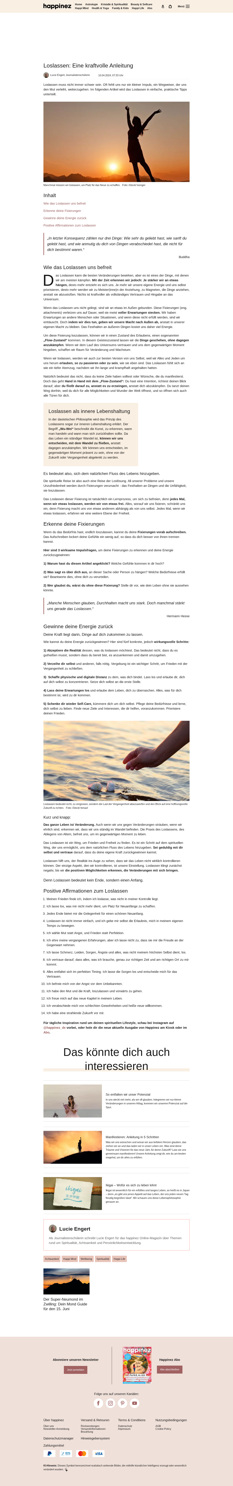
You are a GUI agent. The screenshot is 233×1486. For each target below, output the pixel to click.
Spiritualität (103, 1259)
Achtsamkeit (52, 1259)
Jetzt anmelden (75, 1369)
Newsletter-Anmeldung (56, 1429)
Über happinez (53, 1420)
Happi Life (138, 8)
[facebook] (98, 1403)
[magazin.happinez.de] (57, 6)
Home (78, 4)
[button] (116, 210)
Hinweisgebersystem (95, 1438)
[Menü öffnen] (188, 6)
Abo (149, 8)
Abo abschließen (169, 1369)
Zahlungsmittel (53, 1445)
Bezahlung (87, 1431)
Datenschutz (125, 1426)
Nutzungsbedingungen (171, 1420)
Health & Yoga (100, 8)
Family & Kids (120, 8)
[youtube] (134, 1403)
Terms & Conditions (132, 1420)
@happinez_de (55, 1027)
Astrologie (91, 4)
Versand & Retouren (95, 1420)
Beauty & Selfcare (141, 4)
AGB (158, 1426)
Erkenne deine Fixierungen (62, 211)
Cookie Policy (163, 1429)
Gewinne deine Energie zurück (64, 218)
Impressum (124, 1429)
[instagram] (110, 1403)
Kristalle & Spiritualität (114, 4)
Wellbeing (86, 1259)
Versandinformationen (93, 1429)
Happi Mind (82, 8)
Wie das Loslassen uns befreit (64, 203)
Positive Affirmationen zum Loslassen (69, 225)
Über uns (48, 1426)
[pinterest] (122, 1403)
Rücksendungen (90, 1426)
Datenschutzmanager (58, 1438)
